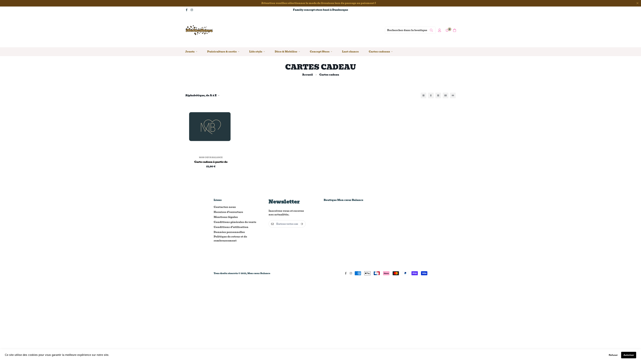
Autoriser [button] (628, 355)
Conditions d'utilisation (231, 227)
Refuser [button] (613, 355)
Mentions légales (226, 217)
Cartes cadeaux (379, 51)
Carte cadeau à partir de (211, 162)
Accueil (307, 75)
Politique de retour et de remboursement (230, 239)
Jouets (190, 51)
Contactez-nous (225, 207)
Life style (255, 51)
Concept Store (320, 51)
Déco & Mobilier (286, 51)
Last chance (350, 51)
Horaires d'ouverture (228, 212)
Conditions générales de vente (235, 222)
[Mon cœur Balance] (199, 30)
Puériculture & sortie (222, 51)
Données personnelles (229, 232)
